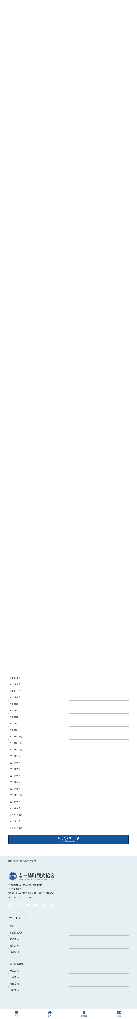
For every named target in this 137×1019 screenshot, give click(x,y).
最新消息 (14, 945)
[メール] (27, 905)
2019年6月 (15, 775)
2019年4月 (15, 782)
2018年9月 (15, 801)
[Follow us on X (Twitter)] (19, 905)
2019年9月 (15, 756)
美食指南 (14, 983)
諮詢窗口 (14, 952)
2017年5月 (15, 821)
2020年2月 (15, 723)
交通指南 (14, 939)
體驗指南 (14, 990)
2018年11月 (16, 795)
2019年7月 (15, 769)
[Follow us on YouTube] (35, 905)
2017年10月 (16, 814)
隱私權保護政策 (28, 860)
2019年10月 (16, 749)
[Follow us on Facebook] (11, 905)
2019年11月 (16, 743)
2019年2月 (15, 788)
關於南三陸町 (17, 932)
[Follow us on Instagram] (51, 905)
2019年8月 (15, 762)
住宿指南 (14, 977)
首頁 (12, 926)
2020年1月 (15, 730)
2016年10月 (16, 827)
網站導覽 (13, 860)
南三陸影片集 (17, 964)
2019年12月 (16, 736)
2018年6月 (15, 808)
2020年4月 (15, 710)
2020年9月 (15, 677)
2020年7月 (15, 690)
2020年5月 (15, 704)
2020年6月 (15, 697)
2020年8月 (15, 684)
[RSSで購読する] (43, 905)
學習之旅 (14, 970)
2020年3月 (15, 717)
